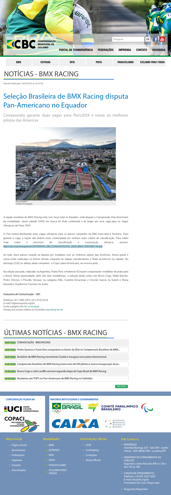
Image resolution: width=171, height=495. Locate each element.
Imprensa (17, 460)
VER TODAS (121, 386)
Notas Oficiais (93, 460)
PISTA (52, 460)
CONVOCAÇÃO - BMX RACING (27, 342)
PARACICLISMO (57, 465)
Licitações (91, 455)
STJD (88, 445)
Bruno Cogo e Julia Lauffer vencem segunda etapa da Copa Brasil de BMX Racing (55, 371)
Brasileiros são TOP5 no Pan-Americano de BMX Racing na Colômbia (49, 378)
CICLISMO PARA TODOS (57, 472)
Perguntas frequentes (136, 489)
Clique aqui (152, 483)
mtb (72, 62)
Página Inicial (19, 445)
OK (147, 39)
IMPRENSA (125, 50)
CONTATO (141, 50)
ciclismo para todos (152, 62)
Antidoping (92, 450)
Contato (16, 465)
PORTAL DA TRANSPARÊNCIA (76, 50)
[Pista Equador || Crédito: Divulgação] (65, 165)
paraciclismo (126, 62)
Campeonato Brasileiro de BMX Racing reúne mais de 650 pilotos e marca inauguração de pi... (62, 364)
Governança (18, 450)
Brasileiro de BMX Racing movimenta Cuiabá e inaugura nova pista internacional (55, 357)
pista (99, 62)
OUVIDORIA (158, 50)
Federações (18, 455)
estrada (45, 62)
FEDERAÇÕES (106, 50)
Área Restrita (19, 470)
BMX (51, 445)
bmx (18, 62)
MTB (51, 455)
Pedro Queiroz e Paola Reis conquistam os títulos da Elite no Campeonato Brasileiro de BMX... (62, 349)
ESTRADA (54, 450)
